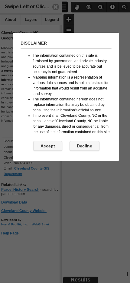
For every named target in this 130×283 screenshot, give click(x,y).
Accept (48, 145)
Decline (84, 145)
